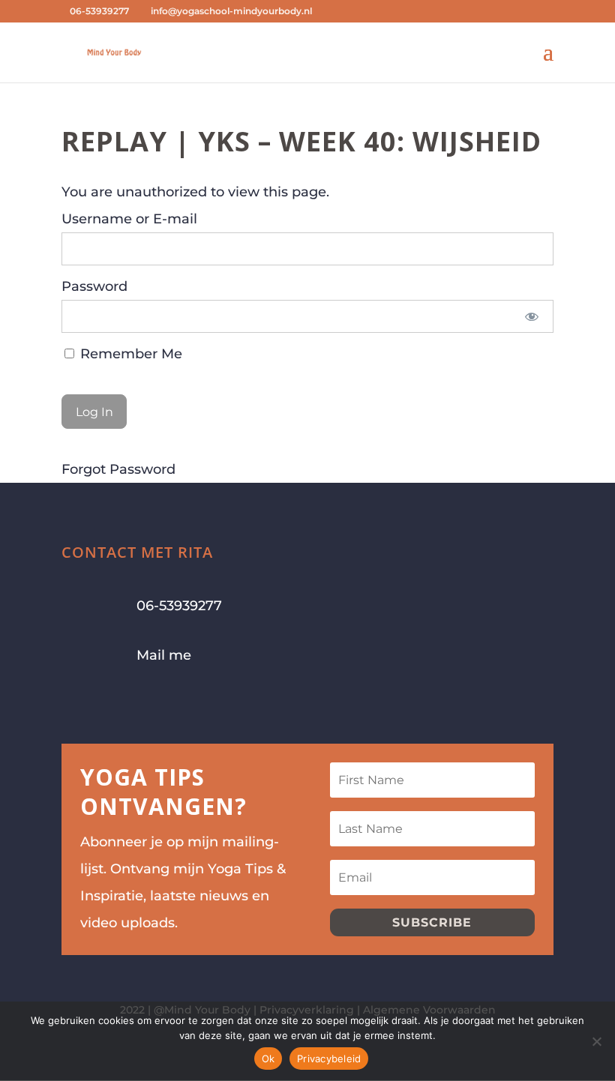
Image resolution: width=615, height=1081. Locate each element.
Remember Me (129, 354)
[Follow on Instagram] (104, 703)
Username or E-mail (129, 219)
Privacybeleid (329, 1059)
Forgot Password (119, 469)
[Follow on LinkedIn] (164, 703)
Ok (268, 1059)
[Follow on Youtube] (134, 703)
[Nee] (596, 1041)
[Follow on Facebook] (74, 703)
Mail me (163, 655)
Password (95, 286)
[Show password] (532, 316)
